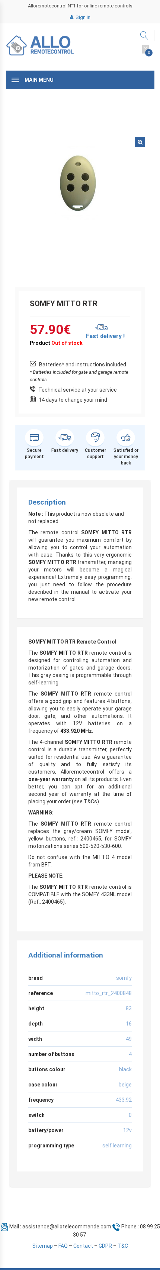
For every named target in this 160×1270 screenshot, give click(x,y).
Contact (83, 1246)
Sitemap (42, 1246)
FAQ (63, 1246)
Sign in (82, 17)
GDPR (105, 1246)
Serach (144, 35)
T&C (123, 1246)
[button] (140, 142)
